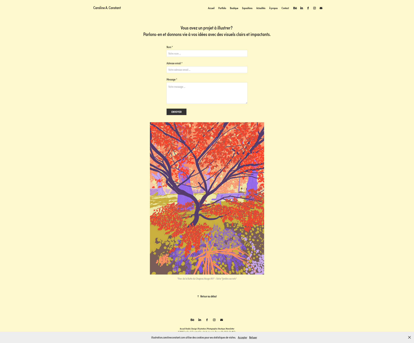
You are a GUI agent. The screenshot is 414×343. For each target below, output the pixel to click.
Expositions (247, 8)
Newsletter (230, 328)
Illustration (202, 328)
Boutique (234, 8)
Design (194, 328)
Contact (285, 8)
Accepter (242, 337)
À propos (273, 8)
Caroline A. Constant (107, 7)
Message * (172, 79)
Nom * (170, 46)
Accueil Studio (185, 328)
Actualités (260, 8)
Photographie (212, 328)
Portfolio (222, 8)
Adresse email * (174, 63)
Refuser (253, 337)
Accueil (211, 8)
